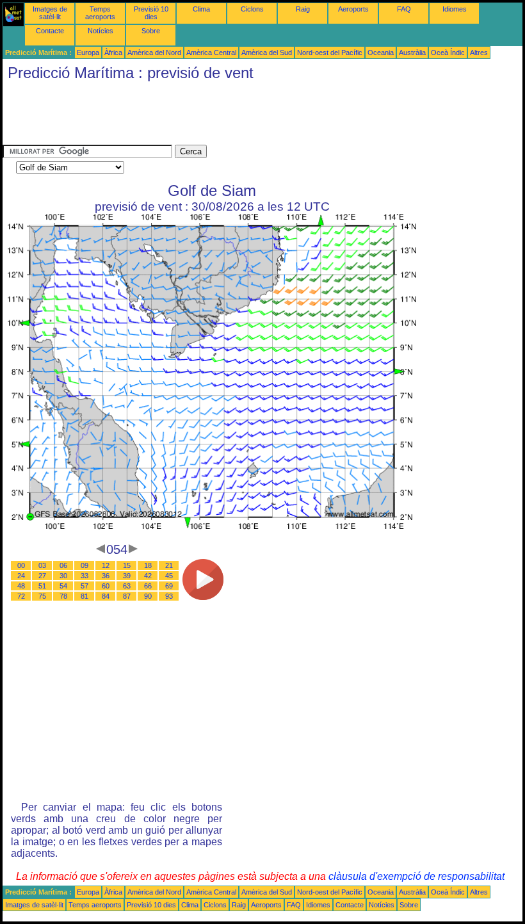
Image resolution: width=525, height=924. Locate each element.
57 (84, 586)
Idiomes (454, 9)
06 (63, 565)
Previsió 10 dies (151, 12)
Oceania (381, 52)
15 (127, 565)
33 (84, 576)
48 (21, 586)
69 (169, 586)
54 (63, 586)
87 (127, 596)
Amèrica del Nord (154, 52)
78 (63, 596)
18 (148, 565)
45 (169, 576)
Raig (303, 9)
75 (42, 596)
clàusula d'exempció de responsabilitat (416, 876)
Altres (479, 52)
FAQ (404, 9)
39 (127, 576)
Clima (201, 9)
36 (105, 576)
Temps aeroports (100, 12)
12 (105, 565)
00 (21, 565)
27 (42, 576)
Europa (88, 52)
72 (21, 596)
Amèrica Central (211, 52)
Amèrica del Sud (266, 52)
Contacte (50, 31)
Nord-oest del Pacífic (329, 52)
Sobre (150, 31)
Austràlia (412, 52)
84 (105, 596)
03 (42, 565)
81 (84, 596)
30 (63, 576)
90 (148, 596)
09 (84, 565)
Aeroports (353, 9)
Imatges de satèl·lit (50, 12)
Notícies (100, 31)
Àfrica (113, 52)
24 (21, 576)
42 (148, 576)
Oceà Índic (448, 52)
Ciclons (252, 9)
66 (148, 586)
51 (42, 586)
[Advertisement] (236, 116)
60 (105, 586)
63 (127, 586)
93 (169, 596)
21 (169, 565)
